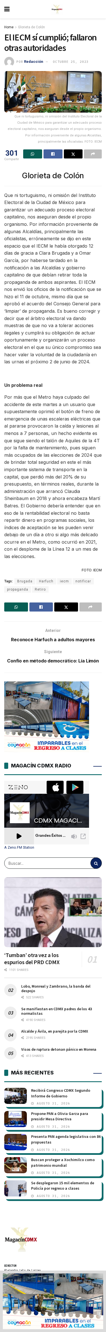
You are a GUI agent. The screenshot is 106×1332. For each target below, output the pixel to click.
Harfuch (46, 581)
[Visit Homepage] (57, 9)
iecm (64, 581)
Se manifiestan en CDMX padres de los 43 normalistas (56, 1011)
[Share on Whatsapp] (32, 153)
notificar (83, 581)
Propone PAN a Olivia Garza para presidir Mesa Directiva (59, 1116)
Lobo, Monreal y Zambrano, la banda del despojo (55, 988)
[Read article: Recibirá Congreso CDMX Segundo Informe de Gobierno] (15, 1096)
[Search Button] (96, 863)
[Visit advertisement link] (53, 1301)
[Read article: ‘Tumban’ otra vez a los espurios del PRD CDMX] (53, 912)
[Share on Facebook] (53, 153)
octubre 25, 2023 (70, 62)
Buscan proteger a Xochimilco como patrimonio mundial (63, 1162)
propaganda (17, 589)
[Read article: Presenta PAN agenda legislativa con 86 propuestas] (15, 1142)
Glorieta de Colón (31, 27)
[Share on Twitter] (73, 153)
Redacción (33, 61)
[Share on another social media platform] (93, 153)
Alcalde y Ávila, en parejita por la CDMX (54, 1031)
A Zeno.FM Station (19, 847)
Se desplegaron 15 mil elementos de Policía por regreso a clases (62, 1185)
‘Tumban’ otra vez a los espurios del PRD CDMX (32, 958)
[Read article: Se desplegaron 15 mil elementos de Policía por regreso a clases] (15, 1188)
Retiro (40, 589)
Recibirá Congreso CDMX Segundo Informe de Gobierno (60, 1093)
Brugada (25, 581)
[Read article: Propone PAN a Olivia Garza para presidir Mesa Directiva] (15, 1119)
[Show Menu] (7, 9)
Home (9, 27)
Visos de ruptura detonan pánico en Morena (58, 1049)
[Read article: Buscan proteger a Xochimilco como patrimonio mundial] (15, 1165)
